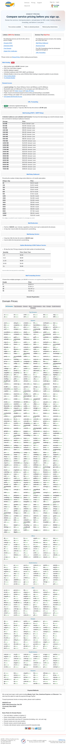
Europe (49, 306)
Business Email (40, 45)
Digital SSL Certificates (10, 51)
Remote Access (7, 83)
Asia (44, 306)
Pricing (33, 2)
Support (39, 2)
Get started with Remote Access (13, 96)
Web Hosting (6, 62)
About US (27, 6)
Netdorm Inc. (62, 739)
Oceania (33, 308)
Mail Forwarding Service (33, 275)
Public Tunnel (19, 91)
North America (37, 306)
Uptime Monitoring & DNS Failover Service (33, 245)
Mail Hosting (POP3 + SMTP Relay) (33, 113)
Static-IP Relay (29, 91)
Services (26, 2)
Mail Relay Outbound (42, 43)
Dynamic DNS (7, 43)
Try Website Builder (9, 78)
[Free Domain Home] (14, 4)
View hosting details (9, 76)
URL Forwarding (40, 52)
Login (57, 2)
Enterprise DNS (8, 45)
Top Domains (18, 306)
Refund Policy (16, 57)
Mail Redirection (33, 223)
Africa (30, 306)
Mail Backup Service (33, 234)
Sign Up (52, 2)
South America (56, 306)
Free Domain (7, 48)
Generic (25, 306)
